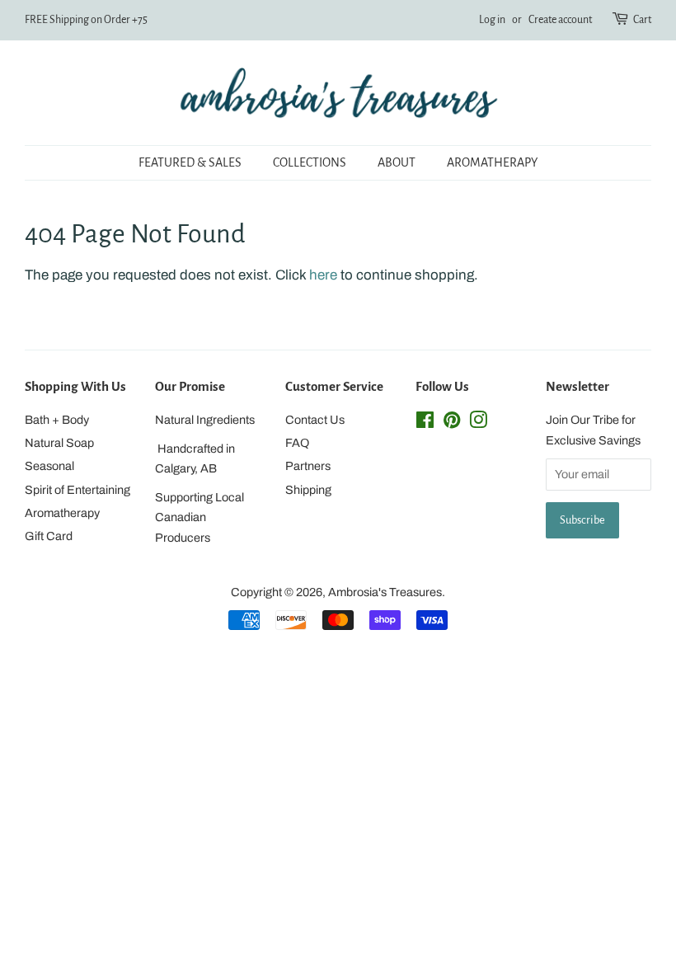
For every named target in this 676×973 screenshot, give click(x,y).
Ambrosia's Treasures (385, 592)
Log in (492, 20)
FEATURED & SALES (190, 162)
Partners (308, 465)
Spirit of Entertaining (77, 489)
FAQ (297, 442)
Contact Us (315, 419)
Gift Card (49, 536)
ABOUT (396, 162)
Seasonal (49, 465)
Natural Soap (59, 442)
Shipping (308, 489)
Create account (560, 20)
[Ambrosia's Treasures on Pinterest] (452, 423)
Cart (642, 20)
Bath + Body (57, 419)
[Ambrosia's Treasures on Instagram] (478, 423)
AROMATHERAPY (492, 162)
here (323, 275)
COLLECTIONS (309, 162)
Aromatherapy (62, 512)
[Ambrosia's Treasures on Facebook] (424, 423)
